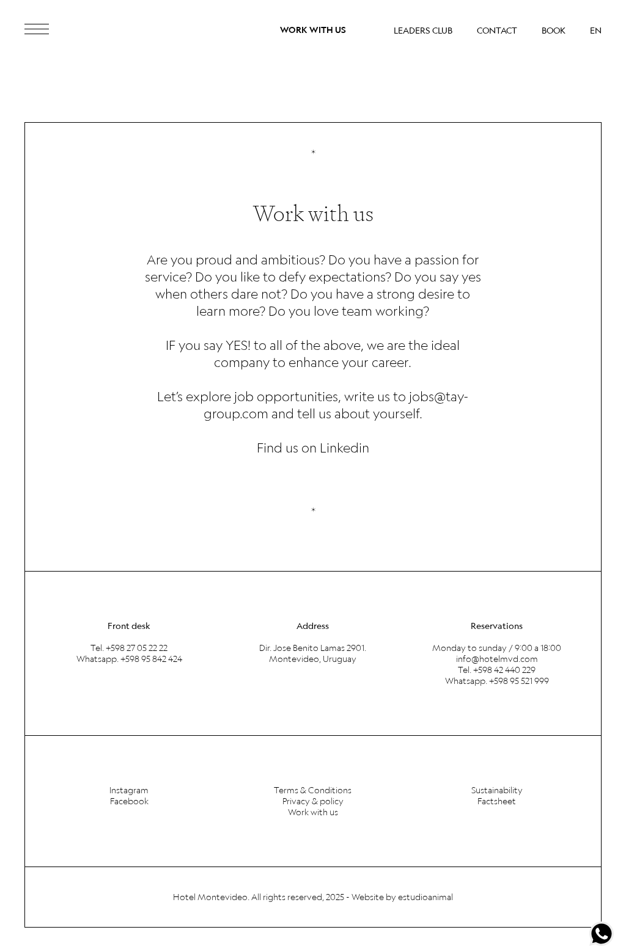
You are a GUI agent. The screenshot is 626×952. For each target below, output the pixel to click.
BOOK (553, 30)
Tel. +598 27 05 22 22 (129, 647)
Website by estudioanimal (402, 897)
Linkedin (344, 447)
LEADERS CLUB (423, 30)
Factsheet (496, 801)
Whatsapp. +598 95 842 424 (129, 658)
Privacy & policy (313, 801)
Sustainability (497, 790)
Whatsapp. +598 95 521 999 (497, 680)
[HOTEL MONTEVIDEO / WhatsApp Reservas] (601, 933)
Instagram (129, 790)
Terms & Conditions (313, 790)
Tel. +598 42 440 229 (497, 669)
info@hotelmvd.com (497, 658)
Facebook (129, 801)
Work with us (313, 812)
